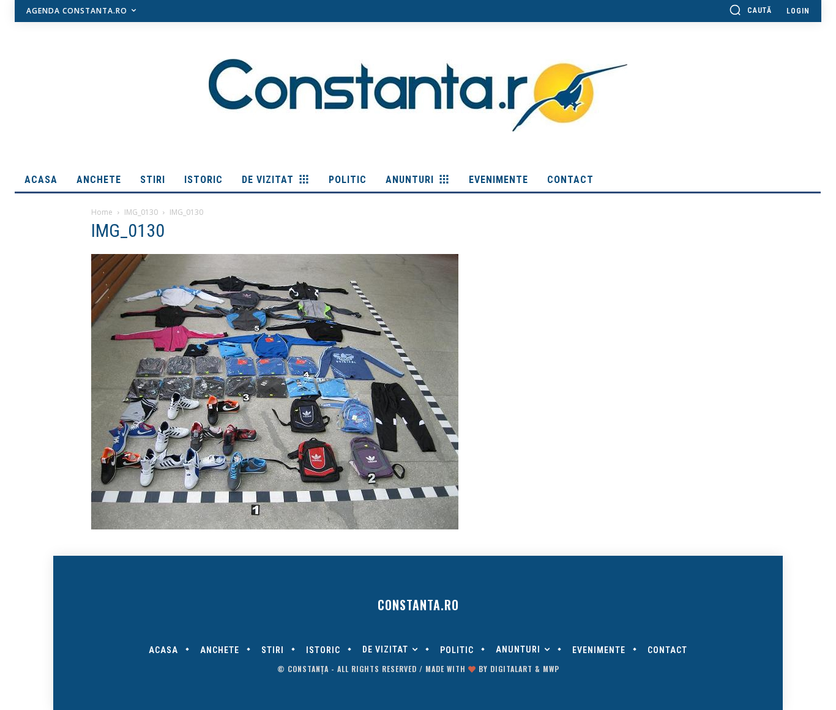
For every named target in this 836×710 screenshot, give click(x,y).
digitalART (511, 668)
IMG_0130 (141, 212)
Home (102, 212)
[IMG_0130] (274, 526)
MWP (551, 668)
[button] (750, 10)
